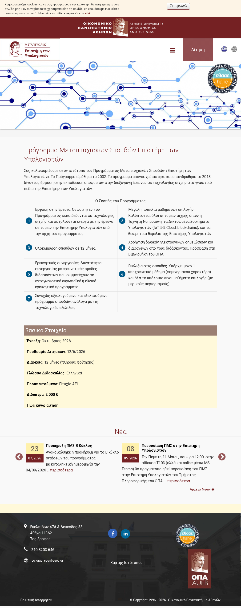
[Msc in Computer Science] (234, 51)
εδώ (88, 13)
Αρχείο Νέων (201, 489)
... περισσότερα (60, 470)
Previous (19, 457)
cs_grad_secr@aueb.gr (47, 560)
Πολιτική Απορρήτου (36, 600)
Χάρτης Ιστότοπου (126, 562)
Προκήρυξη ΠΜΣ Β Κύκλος (69, 445)
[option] (72, 458)
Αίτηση (198, 49)
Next (222, 457)
